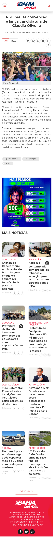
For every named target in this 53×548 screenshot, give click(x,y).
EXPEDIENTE (36, 522)
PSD (8, 163)
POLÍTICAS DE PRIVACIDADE (27, 525)
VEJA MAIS (26, 491)
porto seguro (12, 159)
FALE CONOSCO (18, 522)
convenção (31, 159)
